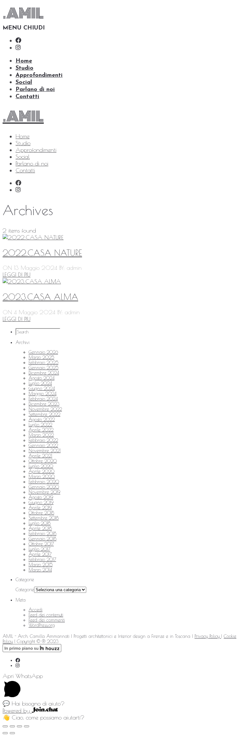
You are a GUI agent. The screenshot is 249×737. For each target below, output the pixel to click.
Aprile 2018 (40, 528)
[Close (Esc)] (5, 726)
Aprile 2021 (40, 455)
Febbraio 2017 (42, 559)
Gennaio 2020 (44, 486)
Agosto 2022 (42, 419)
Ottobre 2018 (41, 512)
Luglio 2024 (40, 383)
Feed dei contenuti (46, 614)
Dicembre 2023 (44, 404)
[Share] (12, 726)
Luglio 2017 (39, 549)
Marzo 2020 (42, 476)
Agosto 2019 (41, 497)
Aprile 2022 (41, 429)
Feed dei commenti (47, 620)
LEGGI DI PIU (16, 319)
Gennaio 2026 (43, 352)
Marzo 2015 (41, 564)
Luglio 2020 (41, 466)
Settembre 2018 (44, 518)
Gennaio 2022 (43, 445)
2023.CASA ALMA (40, 297)
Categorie (25, 589)
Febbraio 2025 (43, 362)
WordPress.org (42, 625)
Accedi (35, 609)
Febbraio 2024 (43, 398)
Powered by (17, 710)
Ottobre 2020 (43, 461)
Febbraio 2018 (42, 533)
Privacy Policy (208, 636)
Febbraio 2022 (43, 440)
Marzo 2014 (40, 569)
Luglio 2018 (40, 523)
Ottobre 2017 (41, 544)
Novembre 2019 (44, 492)
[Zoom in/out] (26, 726)
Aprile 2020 (41, 471)
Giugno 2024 (42, 388)
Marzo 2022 (41, 435)
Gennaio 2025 (43, 367)
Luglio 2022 (40, 424)
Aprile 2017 (40, 554)
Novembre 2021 (45, 450)
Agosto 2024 (41, 378)
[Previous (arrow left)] (5, 733)
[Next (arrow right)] (12, 733)
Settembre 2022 (44, 414)
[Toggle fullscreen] (19, 726)
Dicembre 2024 (44, 372)
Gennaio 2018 (42, 538)
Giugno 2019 (41, 502)
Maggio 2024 (42, 393)
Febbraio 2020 (44, 481)
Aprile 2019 (40, 507)
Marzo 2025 (41, 357)
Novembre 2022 (45, 409)
